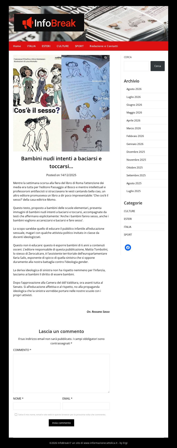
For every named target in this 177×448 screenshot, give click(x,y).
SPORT (79, 46)
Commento (22, 350)
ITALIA (31, 46)
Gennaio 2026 (135, 144)
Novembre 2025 (136, 159)
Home (17, 46)
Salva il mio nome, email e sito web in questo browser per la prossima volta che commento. (62, 414)
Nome (18, 398)
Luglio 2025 (134, 191)
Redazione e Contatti (104, 46)
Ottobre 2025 (135, 167)
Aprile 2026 (133, 120)
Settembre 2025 (136, 175)
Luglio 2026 (134, 97)
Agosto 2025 (134, 183)
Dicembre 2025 (136, 151)
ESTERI (46, 46)
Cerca (128, 57)
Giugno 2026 (134, 104)
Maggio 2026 (134, 112)
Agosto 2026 (134, 89)
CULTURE (63, 46)
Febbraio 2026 (135, 136)
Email (67, 398)
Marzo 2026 (134, 128)
